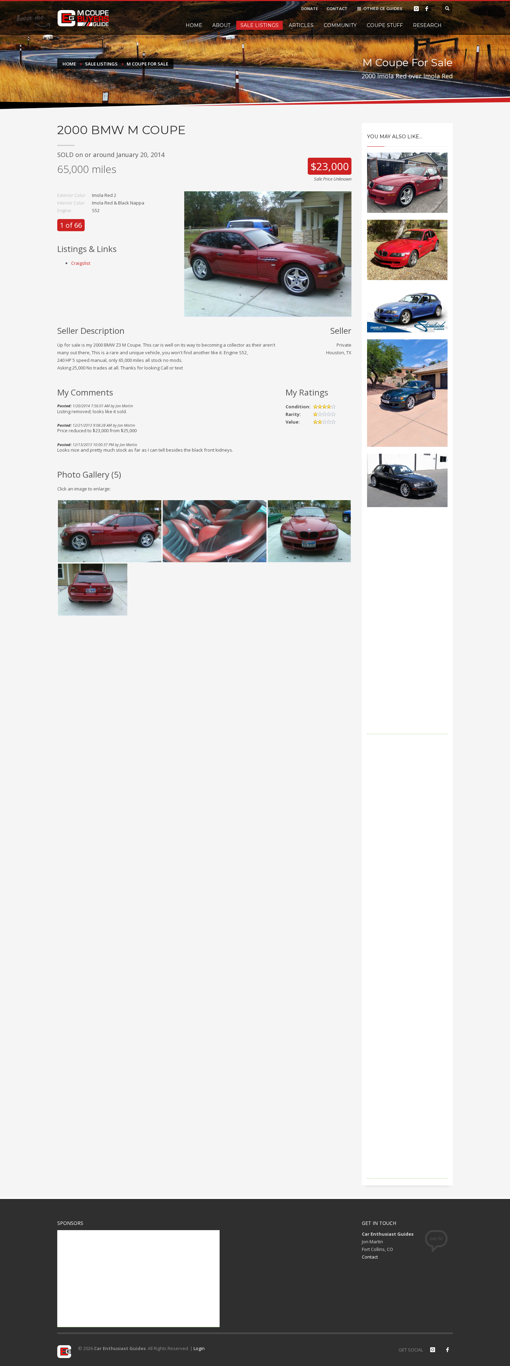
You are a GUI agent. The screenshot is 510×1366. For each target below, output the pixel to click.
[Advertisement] (407, 630)
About (221, 25)
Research (427, 25)
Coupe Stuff (385, 25)
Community (340, 25)
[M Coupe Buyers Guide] (83, 18)
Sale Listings (259, 25)
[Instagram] (416, 8)
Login (199, 1348)
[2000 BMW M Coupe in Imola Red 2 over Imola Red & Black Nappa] (267, 253)
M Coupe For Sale (147, 64)
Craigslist (80, 263)
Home (194, 25)
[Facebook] (427, 8)
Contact (370, 1257)
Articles (301, 25)
